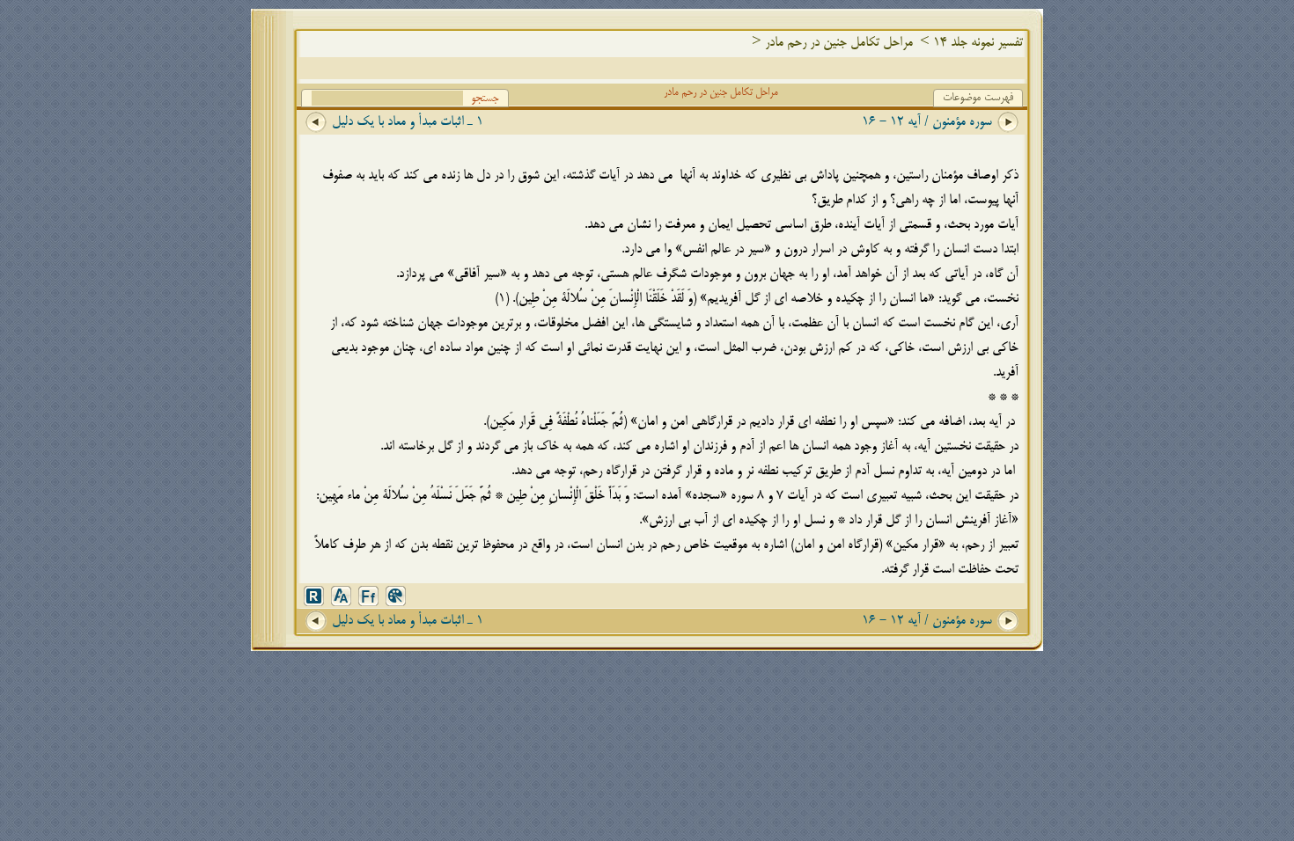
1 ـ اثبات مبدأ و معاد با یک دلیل (407, 122)
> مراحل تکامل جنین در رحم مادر (849, 43)
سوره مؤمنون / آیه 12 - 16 (927, 122)
